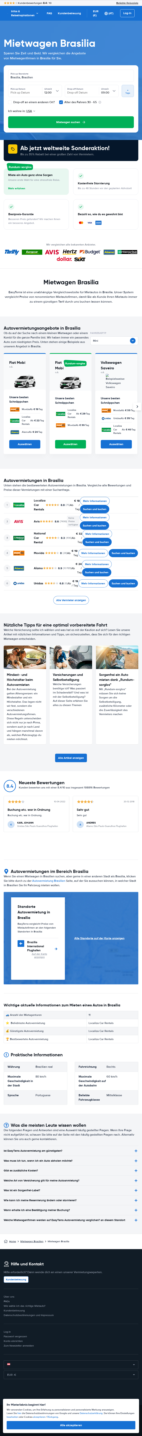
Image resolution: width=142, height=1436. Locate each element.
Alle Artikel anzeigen (71, 758)
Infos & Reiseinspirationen (23, 13)
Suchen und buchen (94, 509)
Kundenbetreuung (69, 13)
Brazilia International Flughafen (35, 946)
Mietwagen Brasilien (31, 1241)
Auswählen (25, 444)
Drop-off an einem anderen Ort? (33, 102)
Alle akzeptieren (71, 1425)
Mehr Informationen (95, 501)
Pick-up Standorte (19, 73)
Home (12, 1241)
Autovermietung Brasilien (48, 881)
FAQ (49, 13)
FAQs (7, 1301)
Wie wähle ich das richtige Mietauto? (24, 1306)
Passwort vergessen (15, 1336)
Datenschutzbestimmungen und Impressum (29, 1315)
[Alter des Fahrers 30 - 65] (61, 102)
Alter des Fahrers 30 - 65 (80, 102)
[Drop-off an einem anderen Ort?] (10, 102)
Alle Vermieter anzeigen (71, 600)
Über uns (9, 1296)
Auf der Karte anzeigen (39, 955)
